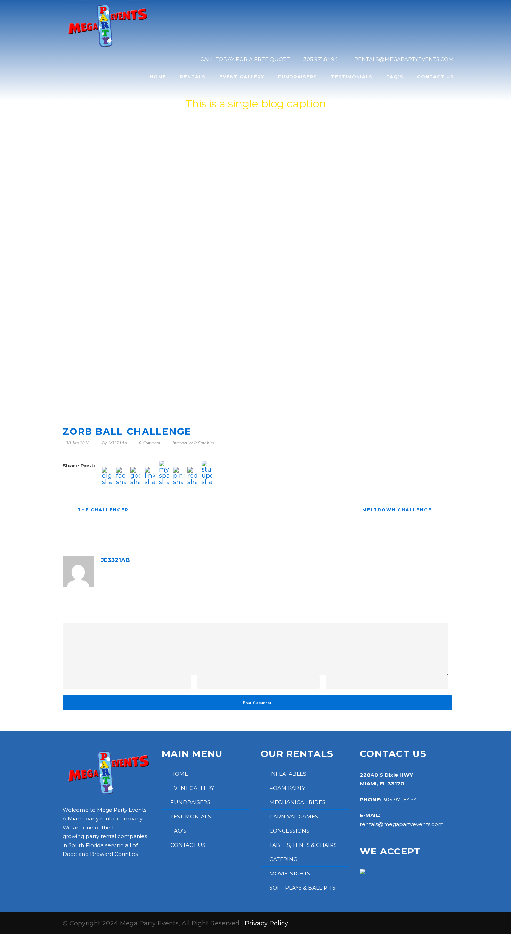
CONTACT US (187, 845)
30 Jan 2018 (78, 442)
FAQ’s (394, 77)
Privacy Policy (266, 923)
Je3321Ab (117, 442)
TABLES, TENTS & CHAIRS (303, 845)
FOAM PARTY (287, 788)
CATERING (283, 859)
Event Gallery (241, 77)
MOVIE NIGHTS (289, 873)
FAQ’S (178, 830)
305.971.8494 (400, 799)
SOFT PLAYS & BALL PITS (302, 887)
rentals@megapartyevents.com (402, 824)
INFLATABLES (287, 773)
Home (158, 77)
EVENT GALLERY (192, 788)
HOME (179, 773)
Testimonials (351, 77)
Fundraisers (297, 77)
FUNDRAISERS (190, 802)
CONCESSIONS (289, 830)
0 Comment (149, 442)
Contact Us (435, 77)
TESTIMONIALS (190, 816)
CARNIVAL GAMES (293, 816)
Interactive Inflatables (193, 442)
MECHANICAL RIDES (297, 802)
